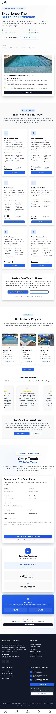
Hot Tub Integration (35, 654)
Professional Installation (36, 656)
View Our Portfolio (28, 92)
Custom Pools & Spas (35, 644)
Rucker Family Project (7, 676)
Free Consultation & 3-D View (39, 292)
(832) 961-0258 (37, 671)
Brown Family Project (7, 671)
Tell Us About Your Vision (10, 518)
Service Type (7, 510)
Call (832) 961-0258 (12, 38)
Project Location (8, 503)
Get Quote (14, 172)
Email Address (7, 495)
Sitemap (37, 705)
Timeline (31, 510)
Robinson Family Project (8, 673)
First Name (6, 488)
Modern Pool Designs (35, 651)
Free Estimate (36, 433)
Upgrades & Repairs (35, 646)
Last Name (31, 488)
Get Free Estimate (42, 684)
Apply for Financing (29, 624)
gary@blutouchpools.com (40, 675)
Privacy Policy (20, 705)
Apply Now (43, 693)
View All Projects (28, 369)
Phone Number (32, 495)
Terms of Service (29, 705)
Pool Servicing (33, 649)
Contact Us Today (20, 433)
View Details (9, 361)
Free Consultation (31, 38)
